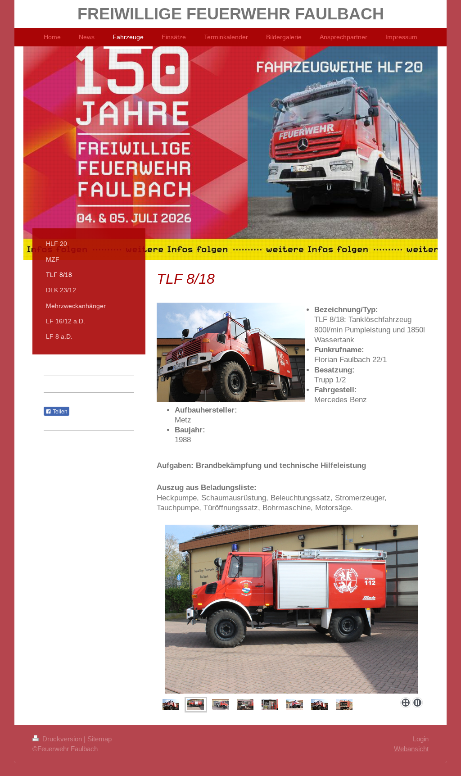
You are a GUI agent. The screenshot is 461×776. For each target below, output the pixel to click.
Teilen (59, 411)
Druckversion (62, 739)
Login (421, 739)
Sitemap (99, 739)
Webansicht (411, 749)
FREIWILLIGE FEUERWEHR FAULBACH (230, 14)
